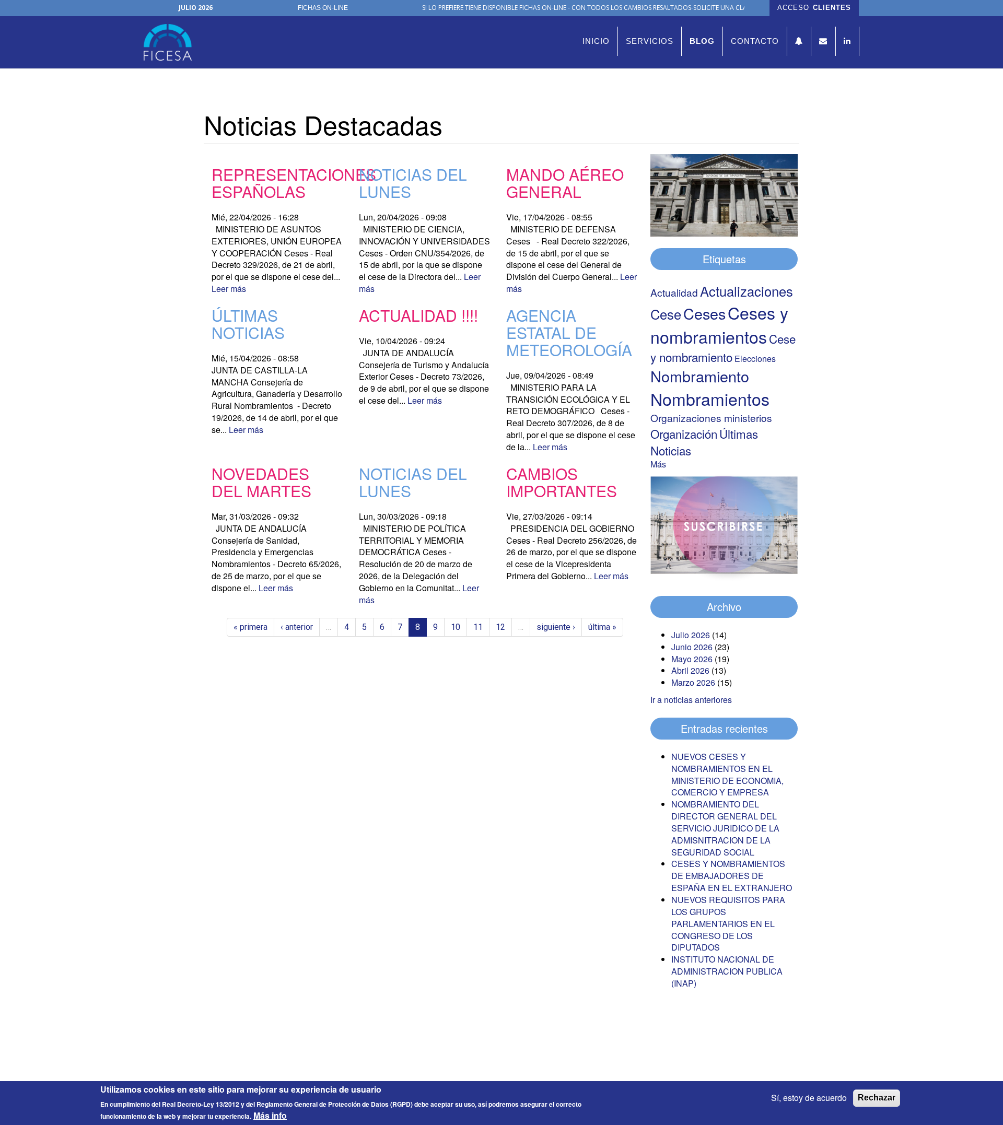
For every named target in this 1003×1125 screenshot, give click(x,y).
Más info (270, 1115)
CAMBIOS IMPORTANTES (561, 482)
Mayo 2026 (692, 659)
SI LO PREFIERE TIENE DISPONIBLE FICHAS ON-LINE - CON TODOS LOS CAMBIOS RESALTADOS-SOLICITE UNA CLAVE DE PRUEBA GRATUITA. (620, 7)
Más (658, 464)
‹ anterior (297, 627)
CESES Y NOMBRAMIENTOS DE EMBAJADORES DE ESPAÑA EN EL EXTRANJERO (731, 876)
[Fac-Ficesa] (171, 42)
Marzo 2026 (693, 682)
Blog (702, 41)
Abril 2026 (690, 670)
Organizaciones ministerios (711, 418)
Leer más (229, 289)
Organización (683, 433)
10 (455, 627)
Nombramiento (699, 375)
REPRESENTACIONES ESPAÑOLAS (294, 183)
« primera (250, 627)
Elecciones (755, 359)
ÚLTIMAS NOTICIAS (248, 324)
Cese (665, 313)
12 (500, 627)
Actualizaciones (746, 291)
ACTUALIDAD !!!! (418, 315)
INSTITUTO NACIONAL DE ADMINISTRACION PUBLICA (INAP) (727, 971)
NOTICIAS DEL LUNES (413, 183)
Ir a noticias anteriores (691, 700)
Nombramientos (709, 398)
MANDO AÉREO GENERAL (565, 183)
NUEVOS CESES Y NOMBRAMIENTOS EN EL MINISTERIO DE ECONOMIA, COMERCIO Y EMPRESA (727, 775)
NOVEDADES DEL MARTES (261, 482)
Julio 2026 (690, 635)
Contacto (755, 41)
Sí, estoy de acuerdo (809, 1098)
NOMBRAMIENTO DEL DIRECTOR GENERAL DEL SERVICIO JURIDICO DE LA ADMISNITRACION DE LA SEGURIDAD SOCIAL (725, 828)
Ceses (704, 313)
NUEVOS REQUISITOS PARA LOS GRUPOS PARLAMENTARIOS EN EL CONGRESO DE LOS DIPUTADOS (728, 923)
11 (478, 627)
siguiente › (556, 627)
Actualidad (674, 292)
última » (602, 627)
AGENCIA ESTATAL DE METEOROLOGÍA (569, 332)
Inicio (596, 41)
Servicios (649, 41)
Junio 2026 (692, 647)
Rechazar (876, 1097)
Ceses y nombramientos (719, 324)
